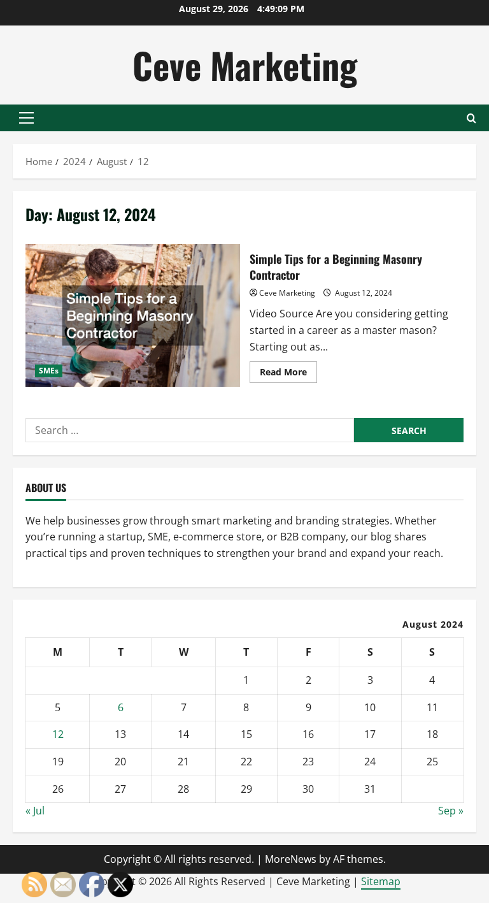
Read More (288, 374)
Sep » (451, 811)
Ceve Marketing (244, 64)
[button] (26, 118)
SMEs (49, 370)
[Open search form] (471, 118)
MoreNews (290, 859)
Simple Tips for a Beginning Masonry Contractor (132, 315)
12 (58, 734)
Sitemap (380, 881)
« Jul (35, 811)
